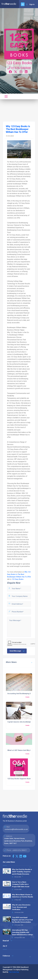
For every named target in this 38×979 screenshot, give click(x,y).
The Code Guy (14, 972)
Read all (6, 941)
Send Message (15, 651)
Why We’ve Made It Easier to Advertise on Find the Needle (22, 896)
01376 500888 (20, 68)
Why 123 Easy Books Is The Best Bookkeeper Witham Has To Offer (19, 574)
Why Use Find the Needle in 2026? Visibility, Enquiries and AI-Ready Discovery (22, 872)
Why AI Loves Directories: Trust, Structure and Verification (21, 907)
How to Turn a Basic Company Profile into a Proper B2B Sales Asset (20, 884)
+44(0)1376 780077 (19, 850)
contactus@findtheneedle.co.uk (16, 829)
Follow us (6, 956)
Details (27, 697)
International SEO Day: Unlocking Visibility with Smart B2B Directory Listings (22, 932)
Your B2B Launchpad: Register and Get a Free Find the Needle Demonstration (22, 920)
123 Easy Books (19, 63)
